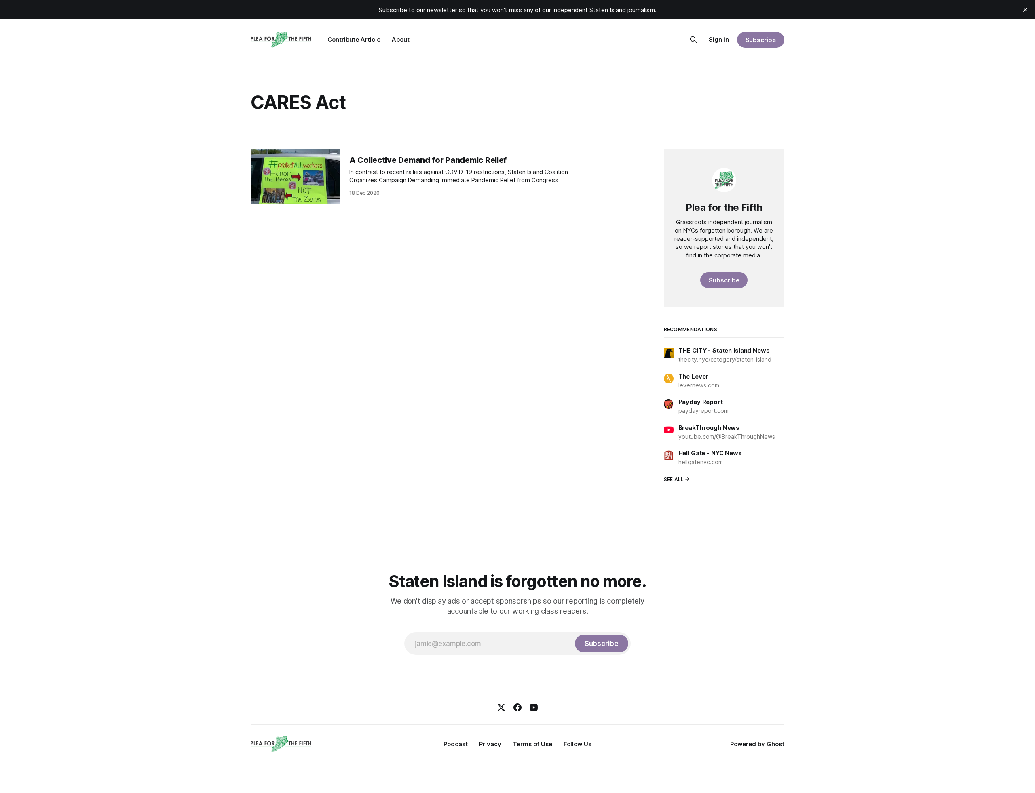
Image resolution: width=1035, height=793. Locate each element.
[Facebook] (517, 707)
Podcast (456, 744)
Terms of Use (532, 744)
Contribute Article (353, 39)
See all (674, 479)
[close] (1025, 9)
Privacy (490, 744)
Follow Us (577, 744)
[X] (501, 707)
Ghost (775, 744)
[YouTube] (534, 707)
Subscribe (761, 40)
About (401, 39)
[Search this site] (693, 39)
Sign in (719, 39)
